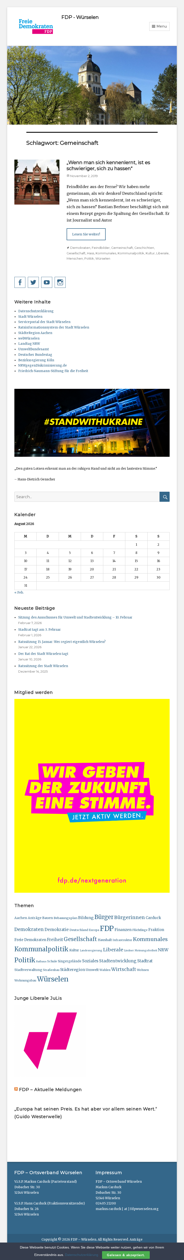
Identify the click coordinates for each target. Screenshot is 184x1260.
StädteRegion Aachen (35, 333)
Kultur (150, 253)
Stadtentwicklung (118, 961)
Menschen (75, 258)
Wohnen (143, 970)
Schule (52, 961)
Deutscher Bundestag (35, 355)
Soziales (90, 961)
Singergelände (69, 961)
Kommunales (106, 253)
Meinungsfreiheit (146, 950)
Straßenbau (51, 970)
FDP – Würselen (83, 1240)
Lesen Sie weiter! (86, 234)
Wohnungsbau (25, 980)
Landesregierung (91, 950)
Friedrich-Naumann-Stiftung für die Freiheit (53, 371)
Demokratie (57, 929)
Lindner (129, 950)
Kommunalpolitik (131, 253)
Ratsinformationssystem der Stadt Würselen (53, 327)
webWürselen (29, 338)
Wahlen (104, 970)
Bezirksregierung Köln (36, 360)
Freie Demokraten (30, 939)
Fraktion (156, 929)
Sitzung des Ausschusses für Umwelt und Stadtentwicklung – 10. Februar (75, 617)
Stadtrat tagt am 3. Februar (39, 630)
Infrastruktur (122, 940)
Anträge (34, 918)
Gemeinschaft (122, 248)
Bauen (47, 918)
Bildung (86, 917)
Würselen (102, 258)
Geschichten (144, 248)
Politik (89, 258)
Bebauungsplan (65, 918)
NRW (163, 950)
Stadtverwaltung (28, 970)
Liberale (162, 253)
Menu (161, 26)
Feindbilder (101, 248)
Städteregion (72, 969)
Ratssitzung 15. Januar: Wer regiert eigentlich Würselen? (62, 642)
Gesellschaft (76, 253)
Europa (94, 930)
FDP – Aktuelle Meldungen (50, 1089)
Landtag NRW (29, 344)
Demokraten (80, 248)
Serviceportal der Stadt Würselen (44, 322)
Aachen (20, 918)
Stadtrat (145, 961)
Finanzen (123, 929)
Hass (90, 253)
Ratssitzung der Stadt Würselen (43, 666)
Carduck (153, 917)
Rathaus (41, 961)
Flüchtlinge (140, 930)
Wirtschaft (123, 969)
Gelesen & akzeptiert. (126, 1255)
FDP (107, 928)
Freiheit (55, 939)
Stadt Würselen (30, 317)
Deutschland (78, 930)
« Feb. (19, 593)
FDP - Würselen (80, 17)
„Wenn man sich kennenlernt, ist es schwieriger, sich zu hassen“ (108, 165)
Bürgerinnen (129, 917)
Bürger (104, 917)
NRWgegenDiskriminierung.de (42, 365)
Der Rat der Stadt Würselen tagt (43, 654)
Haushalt (105, 940)
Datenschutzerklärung (36, 311)
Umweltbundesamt (33, 349)
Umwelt (92, 970)
